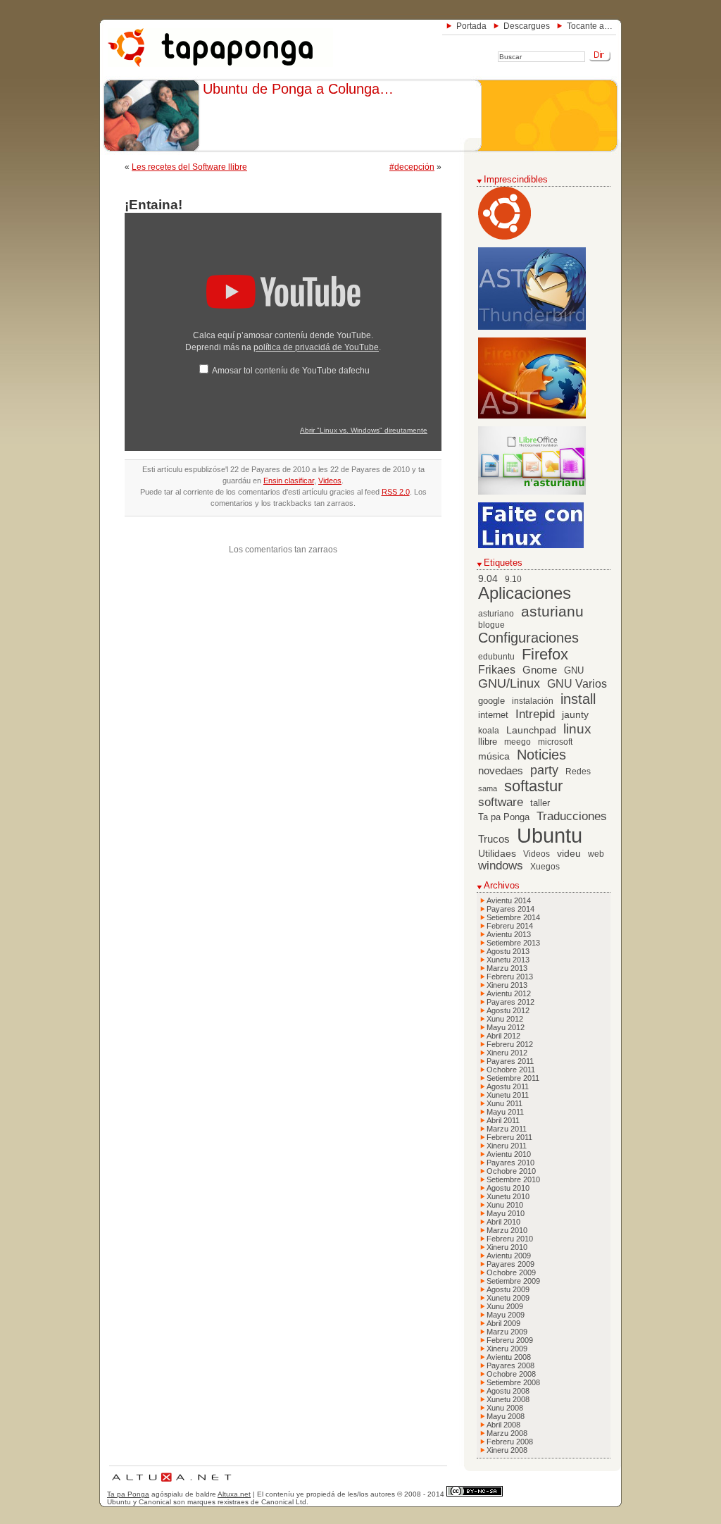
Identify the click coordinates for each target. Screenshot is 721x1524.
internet (493, 715)
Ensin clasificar (288, 480)
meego (517, 742)
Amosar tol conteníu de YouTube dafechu (291, 371)
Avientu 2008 (509, 1357)
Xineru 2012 (507, 1052)
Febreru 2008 (510, 1441)
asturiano (496, 614)
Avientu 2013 (509, 934)
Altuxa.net (234, 1494)
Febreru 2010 (510, 1238)
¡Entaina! (153, 204)
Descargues (526, 26)
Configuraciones (528, 637)
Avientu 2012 (509, 993)
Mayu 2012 (506, 1027)
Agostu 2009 (508, 1289)
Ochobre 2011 (511, 1069)
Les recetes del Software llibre (189, 167)
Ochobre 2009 (511, 1272)
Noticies (541, 754)
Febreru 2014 (510, 926)
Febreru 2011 (509, 1137)
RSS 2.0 (396, 492)
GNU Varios (577, 683)
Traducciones (572, 816)
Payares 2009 (510, 1264)
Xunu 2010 (505, 1205)
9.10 (513, 579)
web (596, 854)
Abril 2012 (503, 1036)
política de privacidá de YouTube (316, 347)
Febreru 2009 (510, 1340)
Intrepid (535, 714)
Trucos (494, 839)
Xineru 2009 (507, 1348)
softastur (533, 786)
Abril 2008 (503, 1424)
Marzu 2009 (507, 1331)
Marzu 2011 (507, 1129)
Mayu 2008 (506, 1416)
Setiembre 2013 (513, 942)
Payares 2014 (510, 909)
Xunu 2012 (505, 1019)
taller (540, 803)
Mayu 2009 (506, 1315)
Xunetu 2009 (508, 1298)
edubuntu (496, 657)
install (578, 699)
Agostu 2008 (508, 1391)
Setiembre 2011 (513, 1078)
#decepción (411, 167)
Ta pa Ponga (503, 817)
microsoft (555, 742)
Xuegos (545, 867)
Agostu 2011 (508, 1086)
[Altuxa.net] (171, 1483)
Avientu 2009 (509, 1255)
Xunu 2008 (505, 1408)
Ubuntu (549, 835)
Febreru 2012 (510, 1044)
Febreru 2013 (510, 976)
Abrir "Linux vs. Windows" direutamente (363, 430)
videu (569, 853)
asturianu (552, 611)
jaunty (575, 714)
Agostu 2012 (508, 1010)
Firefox (545, 654)
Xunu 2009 (505, 1306)
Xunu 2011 (504, 1103)
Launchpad (531, 730)
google (491, 701)
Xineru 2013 (507, 985)
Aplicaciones (524, 593)
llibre (487, 742)
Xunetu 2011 (508, 1095)
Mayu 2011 (505, 1112)
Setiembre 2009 (513, 1281)
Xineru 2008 (507, 1450)
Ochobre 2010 (511, 1171)
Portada (471, 26)
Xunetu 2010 (508, 1196)
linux (577, 728)
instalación (532, 701)
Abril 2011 (503, 1120)
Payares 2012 (510, 1002)
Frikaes (496, 670)
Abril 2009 (503, 1323)
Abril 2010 (503, 1222)
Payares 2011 (510, 1061)
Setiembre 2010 (513, 1179)
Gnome (539, 670)
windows (500, 865)
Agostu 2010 (508, 1188)
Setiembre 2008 (513, 1382)
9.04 (488, 579)
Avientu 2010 (509, 1154)
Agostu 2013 (508, 951)
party (544, 770)
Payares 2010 (510, 1162)
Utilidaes (497, 853)
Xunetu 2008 (508, 1399)
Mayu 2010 (506, 1213)
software (500, 802)
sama (487, 788)
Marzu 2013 (507, 968)
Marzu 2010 (507, 1230)
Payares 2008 (510, 1365)
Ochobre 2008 (511, 1374)
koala (488, 731)
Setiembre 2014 (513, 917)
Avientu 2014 (509, 900)
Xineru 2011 (507, 1145)
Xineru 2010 (507, 1247)
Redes (578, 771)
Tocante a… (590, 26)
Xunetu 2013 (508, 959)
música (494, 756)
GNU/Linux (509, 683)
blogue (491, 625)
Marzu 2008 (507, 1433)
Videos (329, 480)
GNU (574, 671)
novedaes (500, 770)
